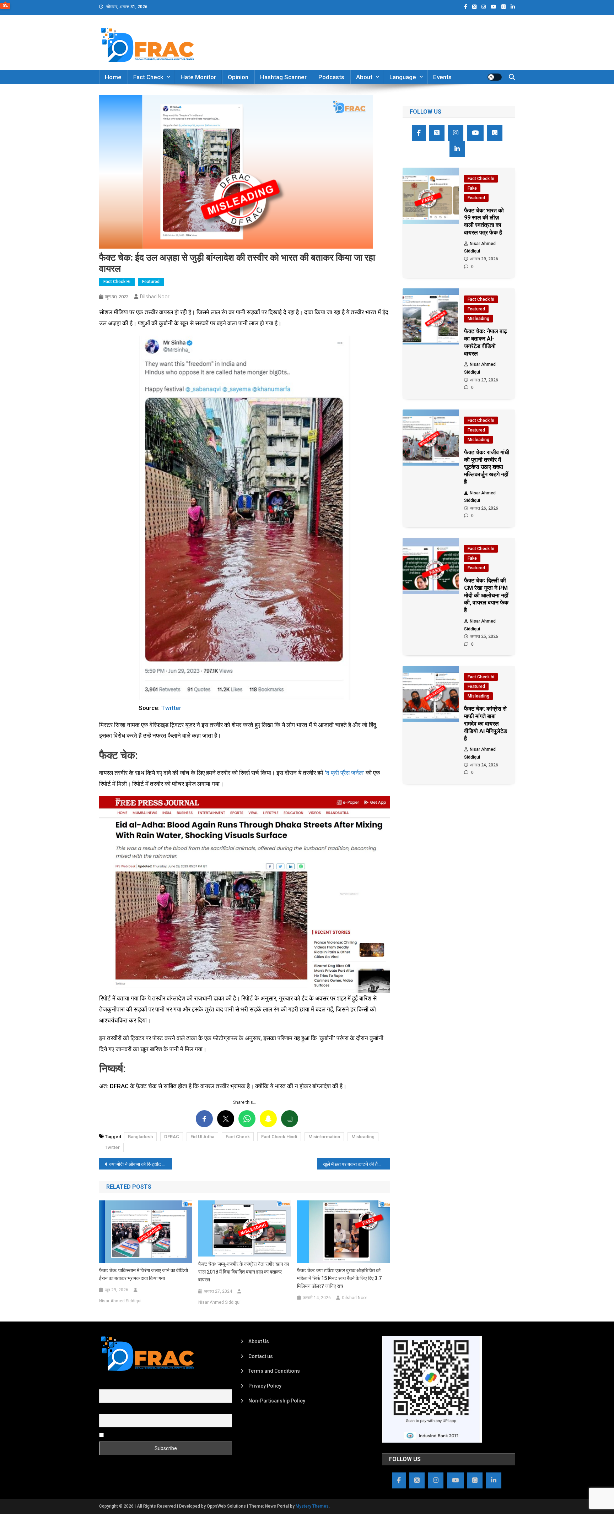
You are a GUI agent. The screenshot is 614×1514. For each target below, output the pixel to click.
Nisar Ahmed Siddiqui (120, 1300)
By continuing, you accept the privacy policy (155, 1434)
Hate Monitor (198, 77)
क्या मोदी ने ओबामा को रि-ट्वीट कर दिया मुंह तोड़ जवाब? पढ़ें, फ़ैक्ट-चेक (140, 1164)
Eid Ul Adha (202, 1136)
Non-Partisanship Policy (276, 1401)
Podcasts (331, 77)
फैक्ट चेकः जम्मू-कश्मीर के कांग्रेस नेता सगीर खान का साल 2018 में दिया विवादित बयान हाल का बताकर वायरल (243, 1271)
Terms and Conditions (274, 1371)
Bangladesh (140, 1136)
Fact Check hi (116, 281)
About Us (258, 1341)
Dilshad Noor (154, 296)
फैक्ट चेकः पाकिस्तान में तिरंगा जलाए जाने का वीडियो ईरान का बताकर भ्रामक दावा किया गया (143, 1274)
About (364, 77)
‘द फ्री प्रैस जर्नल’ (344, 772)
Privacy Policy (264, 1386)
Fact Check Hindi (279, 1136)
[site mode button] (495, 77)
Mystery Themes (312, 1506)
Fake (472, 188)
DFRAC (171, 1136)
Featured (151, 281)
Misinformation (324, 1136)
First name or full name (125, 1385)
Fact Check (148, 77)
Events (442, 77)
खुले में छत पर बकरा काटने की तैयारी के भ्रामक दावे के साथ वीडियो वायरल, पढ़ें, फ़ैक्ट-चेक (356, 1164)
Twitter (171, 707)
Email (105, 1410)
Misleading (363, 1136)
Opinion (238, 77)
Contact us (260, 1356)
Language (402, 77)
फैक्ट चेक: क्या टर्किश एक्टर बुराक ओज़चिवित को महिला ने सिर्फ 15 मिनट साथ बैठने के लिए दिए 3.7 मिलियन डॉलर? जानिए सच (339, 1278)
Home (113, 77)
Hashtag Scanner (283, 77)
